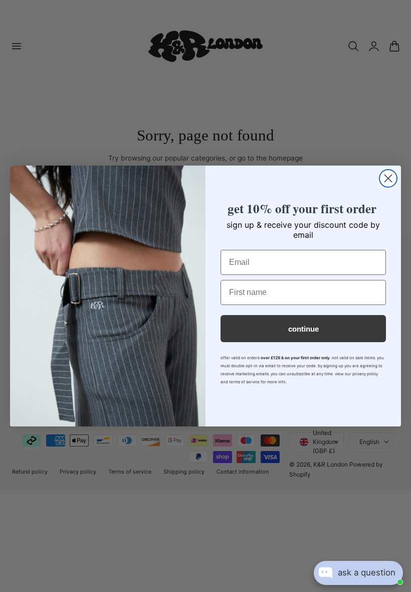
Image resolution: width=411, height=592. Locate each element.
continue (303, 329)
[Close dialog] (388, 178)
